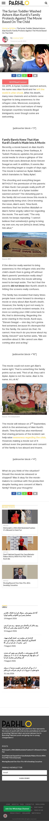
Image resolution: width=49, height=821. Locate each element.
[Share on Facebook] (13, 75)
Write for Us (36, 813)
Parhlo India (40, 804)
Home (4, 28)
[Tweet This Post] (19, 75)
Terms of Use (38, 810)
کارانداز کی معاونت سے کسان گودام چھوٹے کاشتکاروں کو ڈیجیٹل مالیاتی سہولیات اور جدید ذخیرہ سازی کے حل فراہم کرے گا (20, 640)
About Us (15, 804)
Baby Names (38, 807)
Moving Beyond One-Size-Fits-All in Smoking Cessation (22, 762)
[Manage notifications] (5, 816)
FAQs (22, 804)
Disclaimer (26, 813)
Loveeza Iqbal (18, 38)
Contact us (29, 804)
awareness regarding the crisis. (29, 437)
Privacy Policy (15, 813)
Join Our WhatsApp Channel (17, 809)
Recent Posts (8, 507)
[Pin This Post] (29, 75)
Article (12, 28)
